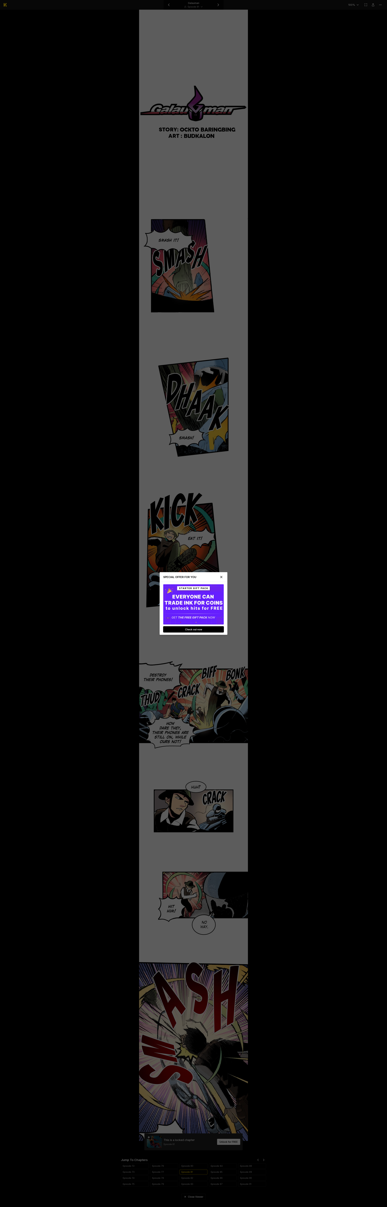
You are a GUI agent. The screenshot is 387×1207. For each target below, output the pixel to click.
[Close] (221, 577)
